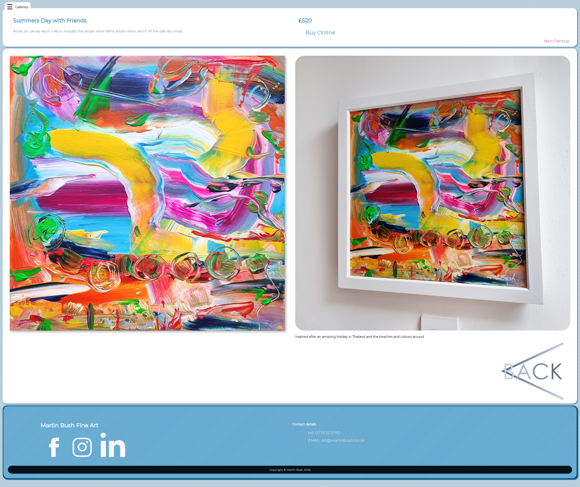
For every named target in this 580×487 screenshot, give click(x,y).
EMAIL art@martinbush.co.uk (336, 440)
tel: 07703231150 (324, 433)
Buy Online (320, 32)
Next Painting (556, 41)
